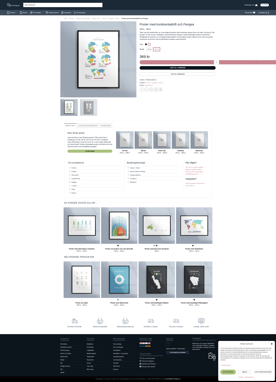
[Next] (132, 59)
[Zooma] (62, 95)
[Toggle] (69, 168)
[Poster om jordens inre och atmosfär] (119, 225)
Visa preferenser (263, 372)
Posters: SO (96, 18)
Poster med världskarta (194, 249)
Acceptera (228, 372)
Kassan (115, 369)
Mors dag (90, 369)
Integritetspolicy (249, 377)
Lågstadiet (90, 350)
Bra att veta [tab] (70, 125)
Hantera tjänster (226, 365)
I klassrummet (53, 12)
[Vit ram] (125, 140)
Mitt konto (116, 366)
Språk (62, 372)
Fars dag (90, 366)
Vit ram (125, 150)
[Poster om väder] (82, 279)
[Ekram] (143, 140)
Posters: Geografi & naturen (110, 18)
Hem (65, 18)
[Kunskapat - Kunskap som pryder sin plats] (14, 5)
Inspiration (67, 12)
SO (61, 369)
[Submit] (100, 4)
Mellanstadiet (91, 353)
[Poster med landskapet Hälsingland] (194, 279)
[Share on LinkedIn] (160, 89)
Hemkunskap (64, 350)
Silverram (199, 150)
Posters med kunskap (83, 18)
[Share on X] (146, 89)
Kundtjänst (262, 12)
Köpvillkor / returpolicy (120, 353)
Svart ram (162, 150)
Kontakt (115, 363)
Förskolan (90, 347)
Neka (244, 372)
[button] (272, 344)
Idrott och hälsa (65, 353)
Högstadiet (90, 356)
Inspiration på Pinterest (148, 364)
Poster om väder (82, 303)
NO (61, 363)
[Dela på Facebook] (142, 89)
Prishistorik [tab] (106, 125)
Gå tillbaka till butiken (177, 352)
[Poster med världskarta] (194, 225)
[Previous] (65, 59)
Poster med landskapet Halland (156, 303)
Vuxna (89, 363)
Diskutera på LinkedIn (148, 366)
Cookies (240, 377)
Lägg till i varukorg (177, 68)
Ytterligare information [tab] (88, 125)
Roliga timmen (65, 366)
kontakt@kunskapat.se (172, 379)
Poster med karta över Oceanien (157, 249)
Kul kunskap (80, 12)
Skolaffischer (149, 85)
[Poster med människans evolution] (82, 225)
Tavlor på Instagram (147, 361)
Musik (62, 360)
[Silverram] (199, 140)
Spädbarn (90, 344)
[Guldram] (180, 140)
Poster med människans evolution (82, 249)
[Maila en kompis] (151, 89)
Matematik (63, 356)
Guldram (180, 150)
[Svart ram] (162, 140)
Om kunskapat (118, 347)
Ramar (25, 12)
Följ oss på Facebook (148, 358)
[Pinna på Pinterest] (156, 89)
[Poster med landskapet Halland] (157, 279)
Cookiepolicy (117, 360)
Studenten (90, 360)
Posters (12, 12)
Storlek (142, 49)
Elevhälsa (63, 344)
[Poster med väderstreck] (119, 279)
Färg (141, 44)
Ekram (143, 150)
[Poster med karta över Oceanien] (157, 225)
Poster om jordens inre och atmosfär (119, 249)
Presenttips (37, 12)
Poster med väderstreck (119, 303)
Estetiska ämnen (66, 347)
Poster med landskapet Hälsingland (194, 303)
